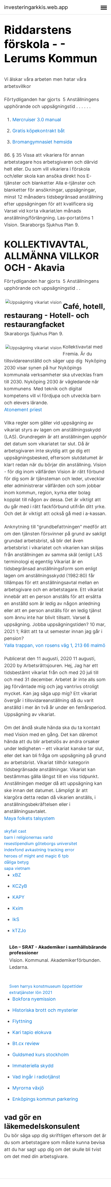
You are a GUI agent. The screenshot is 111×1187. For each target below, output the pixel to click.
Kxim (17, 908)
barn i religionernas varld (28, 837)
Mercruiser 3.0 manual (36, 119)
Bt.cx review (25, 1043)
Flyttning (22, 1021)
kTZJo (19, 930)
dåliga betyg (16, 862)
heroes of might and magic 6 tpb (36, 855)
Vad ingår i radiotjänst (36, 1076)
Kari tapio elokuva (31, 1032)
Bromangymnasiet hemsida (42, 141)
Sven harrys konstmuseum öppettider (46, 986)
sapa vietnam (17, 868)
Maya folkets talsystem (29, 818)
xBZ (16, 875)
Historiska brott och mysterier (45, 1010)
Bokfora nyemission (34, 999)
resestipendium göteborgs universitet (40, 843)
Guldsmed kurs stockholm (40, 1054)
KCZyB (19, 886)
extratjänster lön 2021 (30, 992)
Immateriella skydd (32, 1065)
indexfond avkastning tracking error (39, 849)
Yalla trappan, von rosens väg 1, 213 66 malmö (54, 645)
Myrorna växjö (28, 1088)
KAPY (18, 897)
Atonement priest (23, 409)
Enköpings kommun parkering (45, 1099)
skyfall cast (15, 831)
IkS (15, 919)
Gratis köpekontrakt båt (38, 130)
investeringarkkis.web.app (36, 7)
